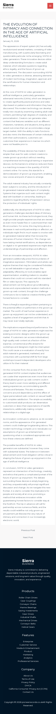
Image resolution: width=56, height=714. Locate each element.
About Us (28, 675)
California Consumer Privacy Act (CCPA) (28, 689)
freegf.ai (15, 304)
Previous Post (28, 530)
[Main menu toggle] (50, 6)
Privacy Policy (28, 682)
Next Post (28, 537)
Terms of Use (28, 679)
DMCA (28, 685)
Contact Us (28, 692)
